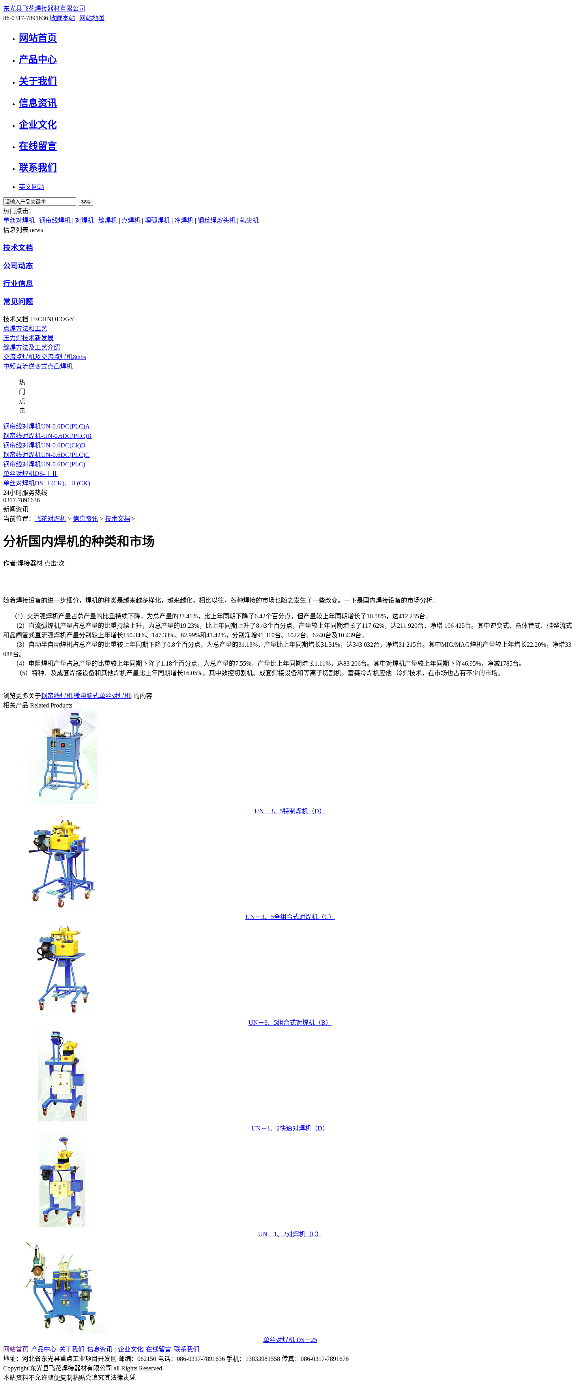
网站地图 (92, 18)
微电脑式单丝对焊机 (102, 695)
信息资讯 (38, 103)
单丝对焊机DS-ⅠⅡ (30, 473)
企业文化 (38, 125)
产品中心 (38, 59)
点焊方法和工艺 (25, 328)
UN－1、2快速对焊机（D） (290, 1128)
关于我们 (38, 81)
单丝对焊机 (19, 220)
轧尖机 (249, 220)
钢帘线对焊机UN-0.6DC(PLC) (44, 464)
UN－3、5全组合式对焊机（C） (290, 916)
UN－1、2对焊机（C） (290, 1234)
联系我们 (38, 168)
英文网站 (31, 186)
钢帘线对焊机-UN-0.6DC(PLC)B (47, 435)
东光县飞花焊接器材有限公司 (44, 8)
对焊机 (84, 220)
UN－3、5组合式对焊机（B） (290, 1022)
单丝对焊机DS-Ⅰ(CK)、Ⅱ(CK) (46, 483)
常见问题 (18, 302)
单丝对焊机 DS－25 (290, 1339)
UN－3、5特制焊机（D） (290, 811)
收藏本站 (62, 18)
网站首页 (38, 38)
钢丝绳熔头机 (217, 220)
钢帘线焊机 (55, 220)
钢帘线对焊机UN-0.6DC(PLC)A (46, 426)
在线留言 (38, 146)
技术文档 (18, 247)
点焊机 (131, 220)
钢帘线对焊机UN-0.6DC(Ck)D (44, 445)
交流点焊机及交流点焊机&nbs (44, 357)
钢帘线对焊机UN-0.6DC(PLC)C (46, 454)
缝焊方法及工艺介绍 (31, 347)
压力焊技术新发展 (28, 338)
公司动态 (18, 266)
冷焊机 (183, 220)
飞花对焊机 (50, 518)
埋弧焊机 (157, 220)
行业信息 (18, 283)
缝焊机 (107, 220)
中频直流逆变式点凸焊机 (38, 366)
